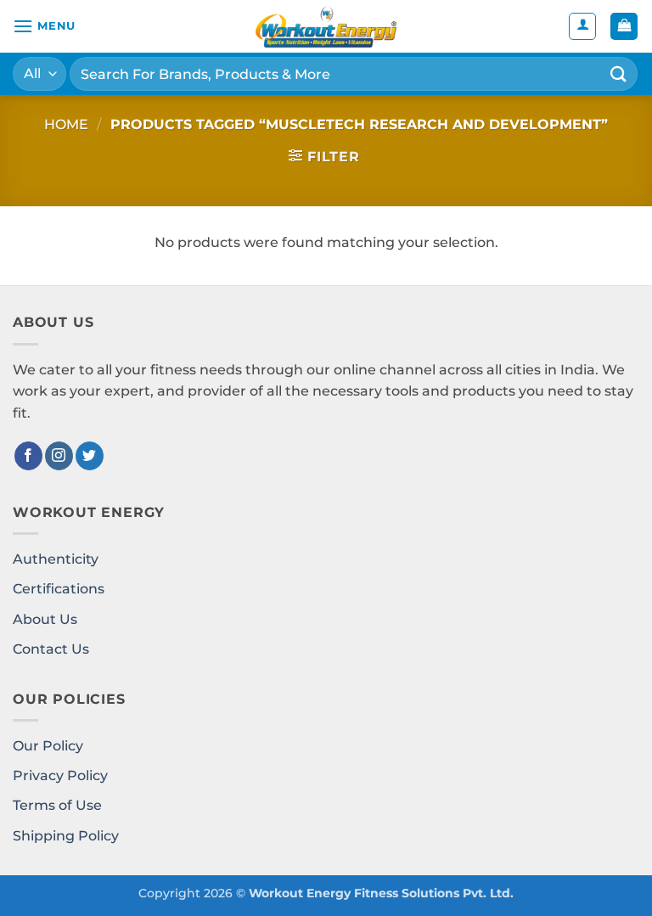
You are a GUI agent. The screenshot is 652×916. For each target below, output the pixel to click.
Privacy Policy (60, 775)
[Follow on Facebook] (28, 455)
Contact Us (51, 649)
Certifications (58, 589)
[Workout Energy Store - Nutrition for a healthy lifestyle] (326, 26)
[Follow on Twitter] (90, 455)
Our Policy (48, 746)
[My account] (582, 26)
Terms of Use (57, 805)
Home (66, 124)
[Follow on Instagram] (59, 455)
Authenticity (55, 559)
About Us (45, 619)
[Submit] (619, 73)
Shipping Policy (66, 836)
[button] (44, 26)
